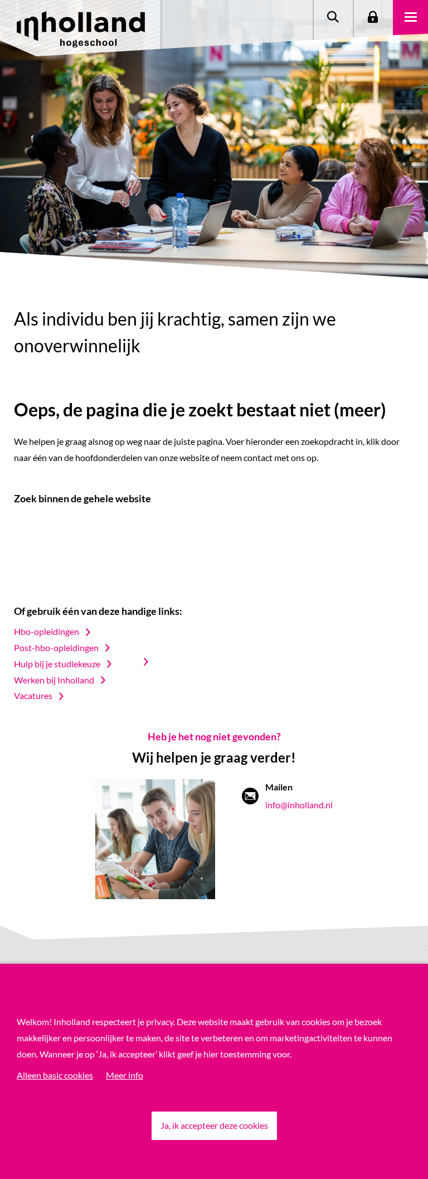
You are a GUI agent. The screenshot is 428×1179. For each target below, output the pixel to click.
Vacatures (33, 695)
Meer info (124, 1075)
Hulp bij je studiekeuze (57, 663)
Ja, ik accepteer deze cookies (214, 1125)
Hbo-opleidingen (46, 631)
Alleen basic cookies (55, 1075)
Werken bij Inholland (54, 680)
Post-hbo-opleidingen (56, 647)
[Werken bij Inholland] (151, 661)
